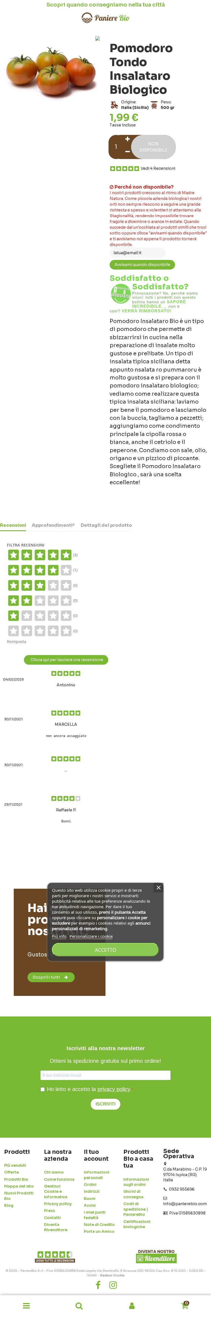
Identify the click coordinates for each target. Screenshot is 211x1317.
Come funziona (59, 1179)
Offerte (11, 1172)
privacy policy (114, 1089)
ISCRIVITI (105, 1104)
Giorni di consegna (133, 1194)
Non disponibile (153, 147)
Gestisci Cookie (112, 1275)
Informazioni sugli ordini (136, 1182)
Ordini (90, 1184)
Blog (8, 1205)
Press (49, 1210)
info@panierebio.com (185, 1203)
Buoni (89, 1198)
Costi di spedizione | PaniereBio (135, 1209)
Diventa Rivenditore (55, 1227)
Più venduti (15, 1165)
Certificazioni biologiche (136, 1224)
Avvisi (90, 1205)
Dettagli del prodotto (106, 525)
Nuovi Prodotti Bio (19, 1196)
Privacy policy (58, 1203)
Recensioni (13, 525)
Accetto (105, 950)
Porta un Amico (99, 1231)
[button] (26, 1306)
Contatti (52, 1217)
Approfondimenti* (53, 525)
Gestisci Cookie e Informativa (55, 1191)
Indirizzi (91, 1191)
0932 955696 (182, 1189)
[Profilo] (132, 1306)
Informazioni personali (96, 1175)
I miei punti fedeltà (95, 1215)
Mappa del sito (19, 1186)
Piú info (59, 936)
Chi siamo (54, 1172)
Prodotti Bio (16, 1179)
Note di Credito (99, 1224)
